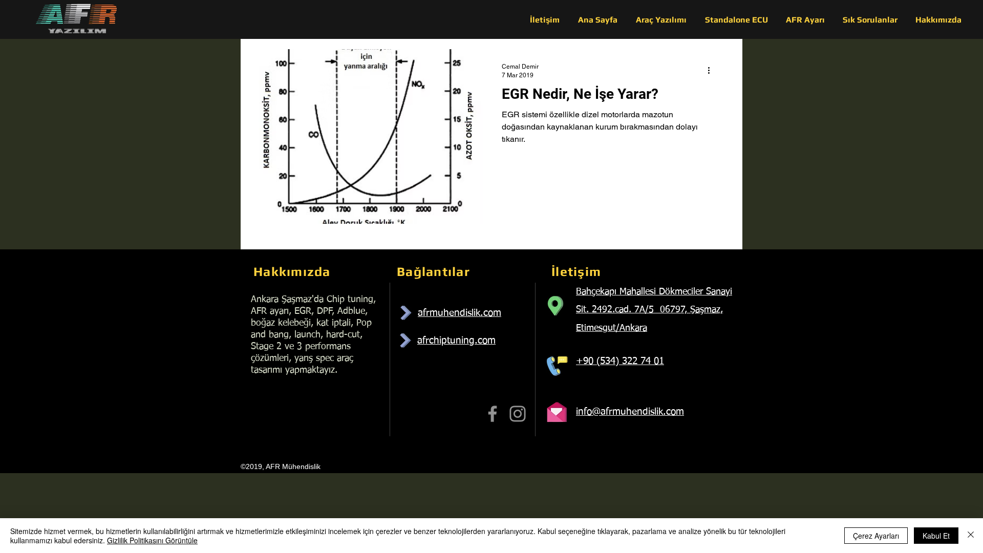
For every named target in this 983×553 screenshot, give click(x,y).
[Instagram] (517, 413)
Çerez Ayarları (876, 535)
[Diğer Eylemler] (712, 70)
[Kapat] (971, 535)
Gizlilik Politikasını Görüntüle (152, 540)
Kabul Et (936, 535)
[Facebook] (492, 413)
